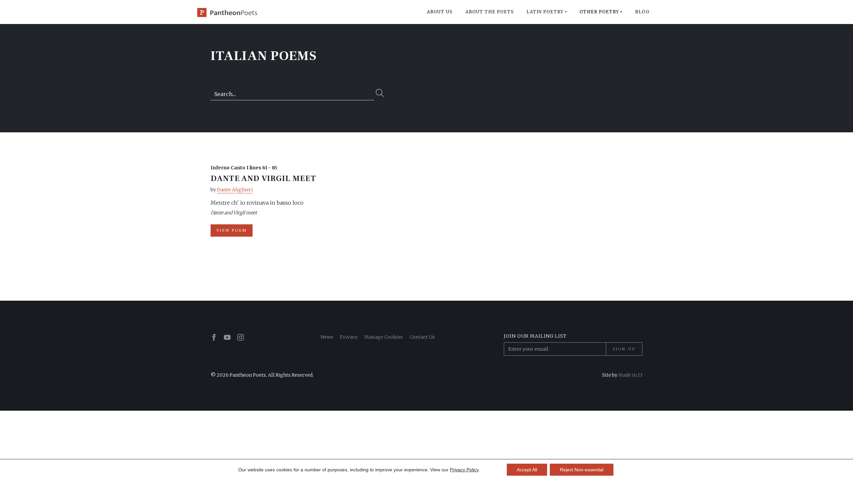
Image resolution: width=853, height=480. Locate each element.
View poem (231, 230)
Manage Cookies (383, 337)
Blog (642, 12)
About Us (439, 12)
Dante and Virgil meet (263, 178)
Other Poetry (599, 12)
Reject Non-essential (581, 469)
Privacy (349, 337)
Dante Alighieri (235, 190)
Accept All (527, 469)
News (327, 337)
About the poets (489, 12)
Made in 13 (630, 375)
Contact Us (422, 337)
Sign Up (624, 349)
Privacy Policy (464, 469)
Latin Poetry (544, 12)
